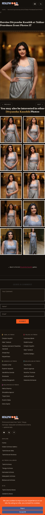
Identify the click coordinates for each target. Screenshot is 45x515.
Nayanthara (6, 356)
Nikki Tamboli (6, 342)
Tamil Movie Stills (8, 451)
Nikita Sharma (6, 388)
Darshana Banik (29, 338)
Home (3, 9)
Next (39, 104)
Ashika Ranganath (8, 380)
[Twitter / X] (9, 432)
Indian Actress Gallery (9, 447)
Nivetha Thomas (29, 372)
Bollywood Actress (8, 480)
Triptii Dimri (6, 396)
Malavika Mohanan (30, 380)
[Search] (41, 4)
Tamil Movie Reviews (9, 455)
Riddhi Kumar (28, 342)
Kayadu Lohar (6, 365)
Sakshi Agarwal (29, 369)
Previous (7, 104)
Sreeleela (5, 376)
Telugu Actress (7, 468)
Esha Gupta (6, 404)
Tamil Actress (7, 464)
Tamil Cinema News (9, 490)
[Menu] (35, 4)
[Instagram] (14, 432)
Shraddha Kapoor (8, 392)
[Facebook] (4, 432)
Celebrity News (7, 494)
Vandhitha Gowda (8, 372)
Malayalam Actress (8, 476)
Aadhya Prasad (29, 376)
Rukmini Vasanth (7, 369)
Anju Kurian (27, 365)
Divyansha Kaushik (18, 111)
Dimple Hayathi (7, 338)
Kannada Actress (8, 472)
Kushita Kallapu (29, 354)
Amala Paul (5, 353)
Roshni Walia (6, 400)
